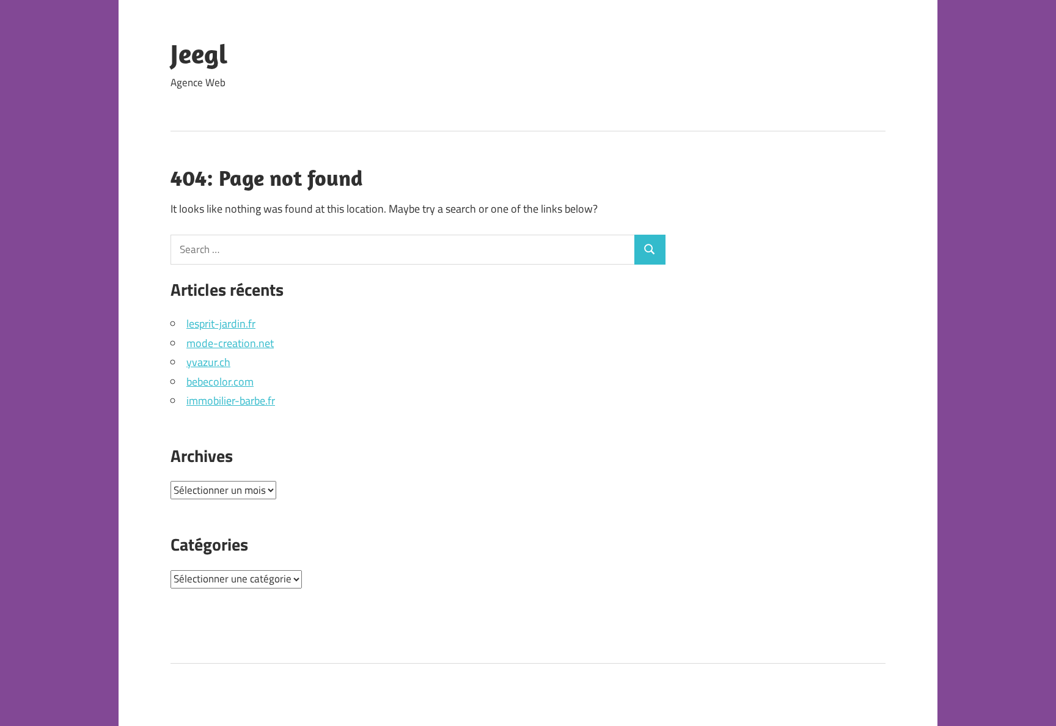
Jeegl (198, 53)
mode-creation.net (230, 343)
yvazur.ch (208, 362)
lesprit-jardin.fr (220, 323)
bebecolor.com (220, 381)
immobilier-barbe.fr (230, 400)
